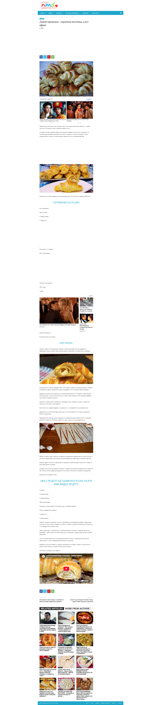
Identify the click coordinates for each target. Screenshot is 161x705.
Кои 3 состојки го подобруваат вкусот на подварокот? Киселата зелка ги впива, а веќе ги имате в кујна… (84, 628)
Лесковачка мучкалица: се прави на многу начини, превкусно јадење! (51, 600)
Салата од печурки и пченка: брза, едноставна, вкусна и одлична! (81, 600)
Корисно (60, 623)
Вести (43, 13)
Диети (50, 13)
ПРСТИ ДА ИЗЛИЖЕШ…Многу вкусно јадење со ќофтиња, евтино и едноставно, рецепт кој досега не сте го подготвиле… (84, 695)
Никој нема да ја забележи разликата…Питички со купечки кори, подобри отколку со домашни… (84, 650)
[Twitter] (45, 57)
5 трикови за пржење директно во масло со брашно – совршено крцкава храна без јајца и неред (66, 650)
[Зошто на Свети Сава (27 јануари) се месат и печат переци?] (47, 640)
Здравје (59, 13)
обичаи (41, 645)
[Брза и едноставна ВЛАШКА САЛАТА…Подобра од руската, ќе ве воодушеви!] (84, 662)
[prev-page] (90, 608)
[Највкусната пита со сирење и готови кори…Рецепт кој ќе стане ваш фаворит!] (47, 684)
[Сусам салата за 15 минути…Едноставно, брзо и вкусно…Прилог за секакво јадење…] (66, 662)
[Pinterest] (49, 57)
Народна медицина (72, 13)
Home (40, 17)
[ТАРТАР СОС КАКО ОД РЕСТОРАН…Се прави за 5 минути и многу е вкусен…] (66, 684)
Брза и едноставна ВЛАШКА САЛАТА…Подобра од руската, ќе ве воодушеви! (84, 672)
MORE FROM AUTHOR (77, 608)
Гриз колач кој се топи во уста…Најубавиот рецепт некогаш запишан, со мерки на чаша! (47, 672)
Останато (95, 13)
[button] (121, 13)
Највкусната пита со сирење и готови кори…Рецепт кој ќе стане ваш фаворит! (47, 694)
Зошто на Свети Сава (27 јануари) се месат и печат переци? (47, 648)
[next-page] (92, 608)
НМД (42, 28)
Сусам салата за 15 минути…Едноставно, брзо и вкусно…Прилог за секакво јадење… (65, 672)
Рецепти (85, 13)
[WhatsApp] (52, 57)
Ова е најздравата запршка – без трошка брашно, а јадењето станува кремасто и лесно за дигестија (65, 628)
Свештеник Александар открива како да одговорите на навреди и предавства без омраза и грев (47, 628)
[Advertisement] (66, 41)
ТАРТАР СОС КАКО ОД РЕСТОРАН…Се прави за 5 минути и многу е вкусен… (66, 694)
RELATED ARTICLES (52, 608)
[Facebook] (41, 57)
